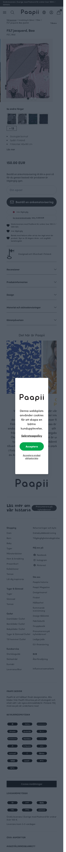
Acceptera (32, 446)
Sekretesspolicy (31, 436)
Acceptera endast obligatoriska (32, 457)
